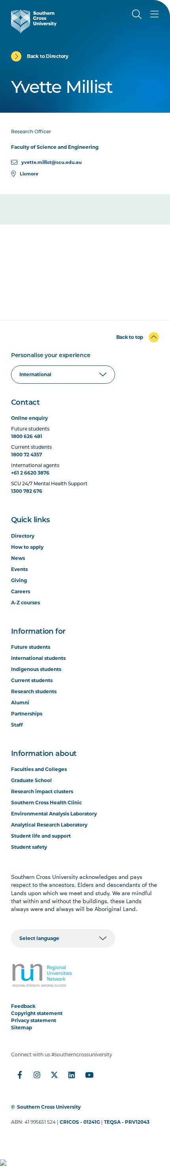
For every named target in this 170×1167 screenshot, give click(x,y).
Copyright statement (36, 1013)
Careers (20, 591)
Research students (34, 691)
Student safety (29, 847)
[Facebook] (19, 1075)
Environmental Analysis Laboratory (54, 814)
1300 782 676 (26, 491)
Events (19, 569)
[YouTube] (89, 1075)
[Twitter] (54, 1075)
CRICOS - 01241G (80, 1122)
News (18, 558)
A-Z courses (25, 603)
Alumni (20, 703)
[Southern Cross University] (34, 21)
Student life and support (41, 836)
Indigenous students (36, 669)
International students (38, 658)
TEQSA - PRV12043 (126, 1122)
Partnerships (26, 714)
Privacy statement (33, 1020)
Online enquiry (29, 418)
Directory (22, 536)
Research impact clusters (42, 791)
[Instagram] (37, 1075)
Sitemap (21, 1027)
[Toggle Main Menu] (154, 14)
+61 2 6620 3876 (30, 473)
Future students (30, 647)
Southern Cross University (49, 1107)
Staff (17, 725)
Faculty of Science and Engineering (54, 147)
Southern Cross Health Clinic (46, 803)
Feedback (23, 1006)
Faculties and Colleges (39, 769)
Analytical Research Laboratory (49, 825)
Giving (19, 580)
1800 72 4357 (26, 455)
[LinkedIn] (72, 1075)
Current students (32, 680)
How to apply (27, 547)
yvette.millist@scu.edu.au (51, 162)
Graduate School (31, 780)
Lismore (29, 174)
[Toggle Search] (136, 14)
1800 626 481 (26, 436)
